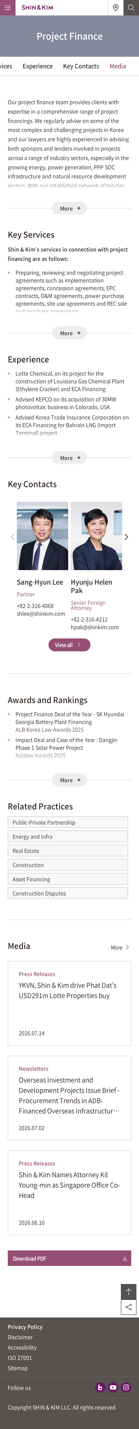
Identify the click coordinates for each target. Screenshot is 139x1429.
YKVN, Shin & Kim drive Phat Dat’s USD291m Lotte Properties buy (67, 990)
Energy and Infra (32, 836)
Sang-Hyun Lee (40, 582)
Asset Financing (31, 879)
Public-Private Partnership (44, 822)
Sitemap (18, 1368)
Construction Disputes (39, 893)
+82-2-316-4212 (89, 619)
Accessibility (22, 1347)
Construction (28, 865)
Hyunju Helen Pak (91, 586)
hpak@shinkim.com (95, 627)
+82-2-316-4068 (35, 605)
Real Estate (26, 850)
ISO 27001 (20, 1357)
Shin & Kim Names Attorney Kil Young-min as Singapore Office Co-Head (69, 1185)
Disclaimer (20, 1337)
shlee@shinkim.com (41, 613)
